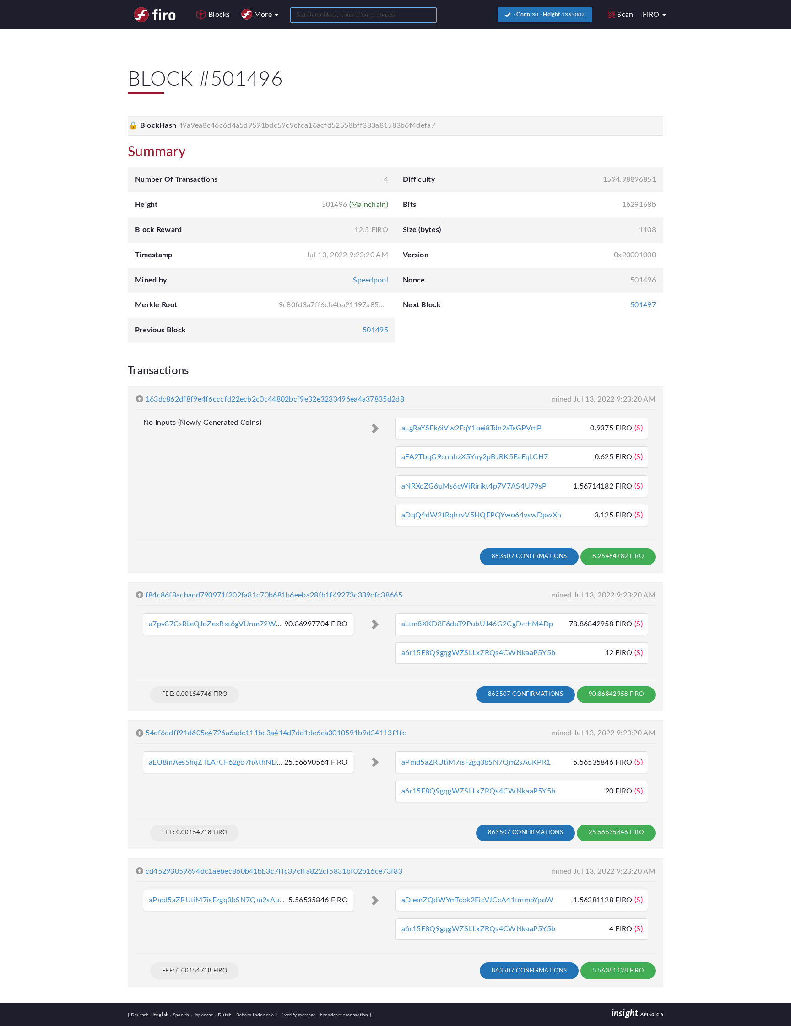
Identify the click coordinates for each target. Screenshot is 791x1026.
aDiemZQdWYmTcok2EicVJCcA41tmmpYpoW (477, 900)
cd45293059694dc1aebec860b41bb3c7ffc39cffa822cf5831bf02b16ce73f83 (274, 871)
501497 (643, 305)
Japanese (203, 1015)
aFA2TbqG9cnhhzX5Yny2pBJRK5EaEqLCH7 (474, 457)
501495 (375, 330)
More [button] (264, 14)
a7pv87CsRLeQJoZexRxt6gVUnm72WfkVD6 (223, 624)
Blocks (219, 14)
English (160, 1015)
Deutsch (141, 1015)
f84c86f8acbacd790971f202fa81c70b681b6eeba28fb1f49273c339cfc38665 (274, 595)
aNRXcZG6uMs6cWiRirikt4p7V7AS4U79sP (474, 486)
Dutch (224, 1015)
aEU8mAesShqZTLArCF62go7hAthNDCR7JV (224, 762)
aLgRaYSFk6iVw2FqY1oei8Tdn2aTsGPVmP (471, 428)
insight (637, 1013)
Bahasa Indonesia (254, 1015)
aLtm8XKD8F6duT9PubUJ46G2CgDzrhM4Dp (477, 624)
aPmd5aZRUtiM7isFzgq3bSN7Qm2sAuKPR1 (476, 762)
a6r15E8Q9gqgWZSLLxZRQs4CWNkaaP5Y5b (478, 653)
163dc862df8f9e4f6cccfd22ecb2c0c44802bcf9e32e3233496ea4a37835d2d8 (275, 399)
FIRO (652, 14)
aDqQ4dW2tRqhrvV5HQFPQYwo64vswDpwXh (481, 515)
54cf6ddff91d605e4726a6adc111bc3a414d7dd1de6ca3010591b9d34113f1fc (276, 733)
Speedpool (370, 280)
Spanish (180, 1015)
